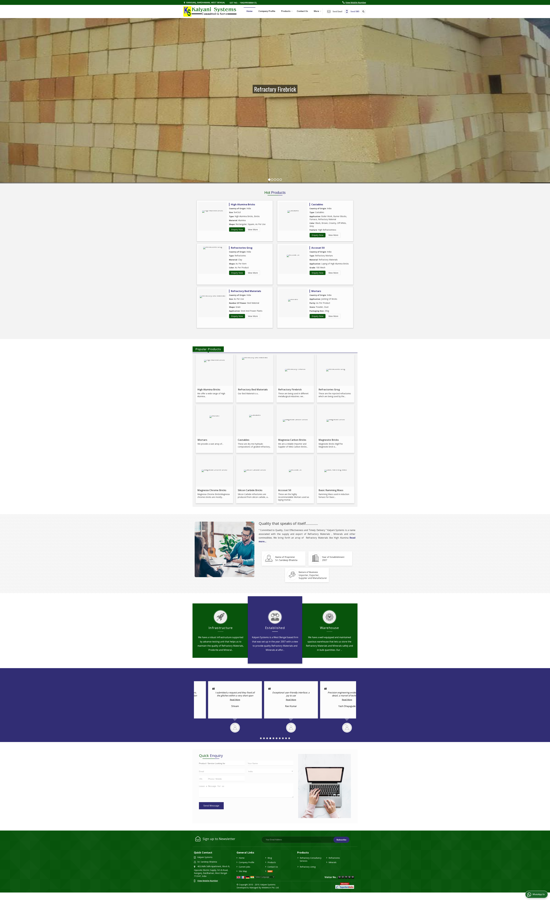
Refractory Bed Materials (246, 291)
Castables (317, 204)
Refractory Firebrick (290, 389)
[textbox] (222, 763)
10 (289, 738)
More (316, 11)
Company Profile (266, 11)
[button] (355, 2)
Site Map (243, 871)
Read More (221, 699)
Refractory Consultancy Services (310, 859)
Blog (270, 857)
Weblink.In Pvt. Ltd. (270, 887)
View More (253, 229)
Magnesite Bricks (329, 439)
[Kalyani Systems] (209, 11)
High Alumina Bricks (243, 204)
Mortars (316, 291)
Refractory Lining (308, 866)
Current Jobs (244, 866)
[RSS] (270, 871)
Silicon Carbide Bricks (250, 490)
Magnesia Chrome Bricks (211, 490)
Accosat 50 (318, 247)
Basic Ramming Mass (331, 490)
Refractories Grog (241, 247)
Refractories (334, 857)
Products (285, 11)
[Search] (362, 11)
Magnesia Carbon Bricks (292, 439)
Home (249, 11)
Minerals (332, 862)
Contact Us (302, 11)
